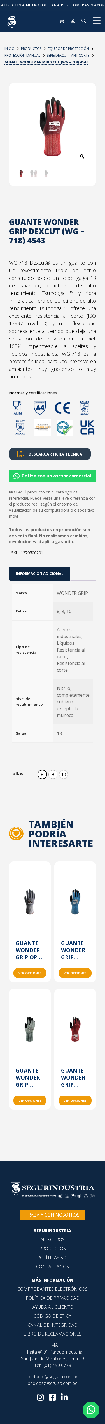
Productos (52, 1248)
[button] (52, 474)
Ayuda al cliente (52, 1307)
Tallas (16, 774)
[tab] (39, 574)
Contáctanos (52, 1266)
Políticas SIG (52, 1257)
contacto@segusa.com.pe (52, 1376)
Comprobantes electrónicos (52, 1289)
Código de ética (52, 1316)
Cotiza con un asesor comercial (56, 476)
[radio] (42, 774)
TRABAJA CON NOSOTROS (52, 1215)
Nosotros (53, 1239)
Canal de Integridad (53, 1325)
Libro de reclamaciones (52, 1334)
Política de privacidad (53, 1298)
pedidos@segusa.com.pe (53, 1383)
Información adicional (39, 573)
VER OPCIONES (29, 973)
